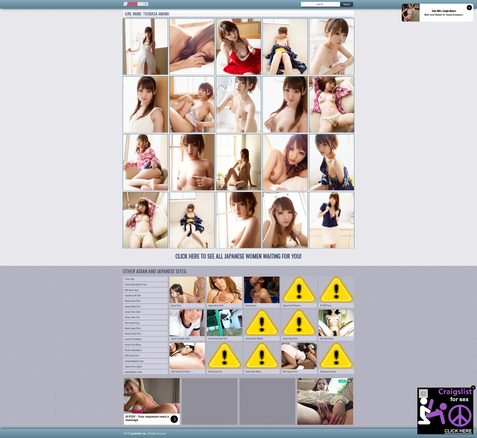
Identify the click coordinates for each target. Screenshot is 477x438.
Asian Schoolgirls (133, 350)
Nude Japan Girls (133, 328)
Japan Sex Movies (133, 339)
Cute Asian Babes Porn (136, 284)
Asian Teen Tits (132, 317)
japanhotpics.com (133, 372)
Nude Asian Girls (133, 301)
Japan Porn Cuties (133, 366)
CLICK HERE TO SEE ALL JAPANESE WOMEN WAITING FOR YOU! (238, 256)
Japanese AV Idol (133, 295)
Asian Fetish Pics (133, 333)
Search (346, 4)
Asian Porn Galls (133, 312)
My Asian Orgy (131, 290)
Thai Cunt (129, 279)
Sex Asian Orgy (132, 323)
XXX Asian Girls (132, 355)
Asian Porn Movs (133, 344)
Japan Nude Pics (132, 306)
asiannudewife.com (134, 361)
